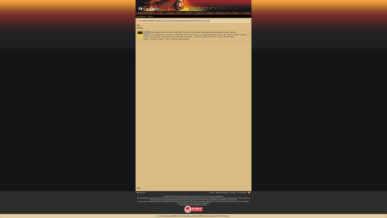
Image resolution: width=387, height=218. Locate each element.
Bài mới (179, 13)
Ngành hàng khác (184, 39)
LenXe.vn (160, 13)
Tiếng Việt (141, 192)
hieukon (146, 39)
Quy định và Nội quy (222, 192)
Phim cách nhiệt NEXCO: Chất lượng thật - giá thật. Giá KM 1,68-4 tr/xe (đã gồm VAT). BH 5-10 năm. (195, 216)
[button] (183, 13)
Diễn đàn (189, 13)
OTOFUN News (242, 192)
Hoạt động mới (141, 16)
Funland (210, 13)
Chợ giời (219, 13)
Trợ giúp (232, 192)
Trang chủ (170, 13)
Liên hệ (211, 192)
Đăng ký (150, 16)
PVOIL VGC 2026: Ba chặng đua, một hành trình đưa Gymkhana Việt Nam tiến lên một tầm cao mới (176, 21)
